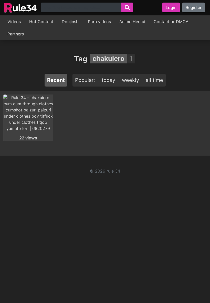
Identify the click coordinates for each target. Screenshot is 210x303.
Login (171, 7)
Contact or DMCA (171, 21)
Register (194, 7)
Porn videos (99, 21)
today (108, 80)
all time (154, 80)
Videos (14, 21)
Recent (56, 80)
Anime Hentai (132, 21)
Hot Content (41, 21)
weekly (130, 80)
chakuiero (108, 58)
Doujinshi (70, 21)
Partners (15, 33)
